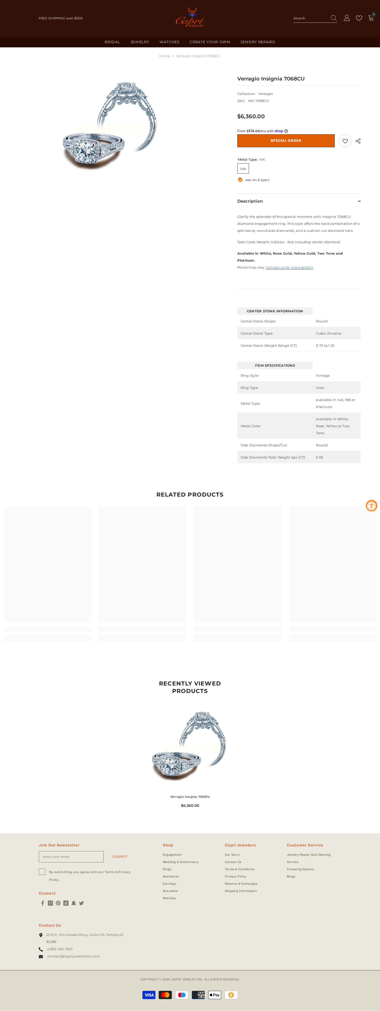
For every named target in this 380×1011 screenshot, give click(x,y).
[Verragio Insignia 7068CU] (190, 746)
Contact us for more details (289, 267)
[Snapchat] (74, 903)
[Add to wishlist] (345, 140)
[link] (47, 629)
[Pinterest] (58, 903)
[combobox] (310, 18)
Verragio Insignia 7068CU (190, 797)
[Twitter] (81, 903)
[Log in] (347, 18)
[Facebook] (43, 903)
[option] (110, 126)
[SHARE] (356, 141)
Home (164, 56)
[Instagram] (50, 903)
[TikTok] (66, 903)
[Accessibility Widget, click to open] (371, 505)
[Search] (315, 18)
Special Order (286, 140)
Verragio (265, 94)
